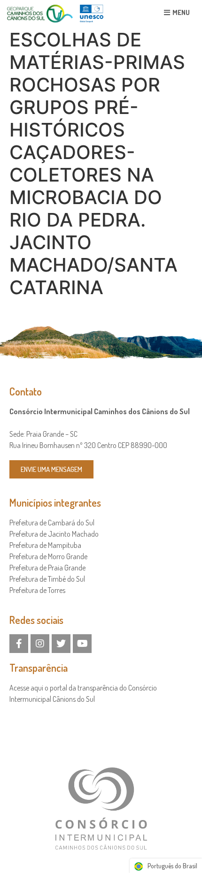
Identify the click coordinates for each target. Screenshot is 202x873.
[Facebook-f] (18, 643)
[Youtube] (82, 643)
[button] (177, 12)
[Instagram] (40, 643)
